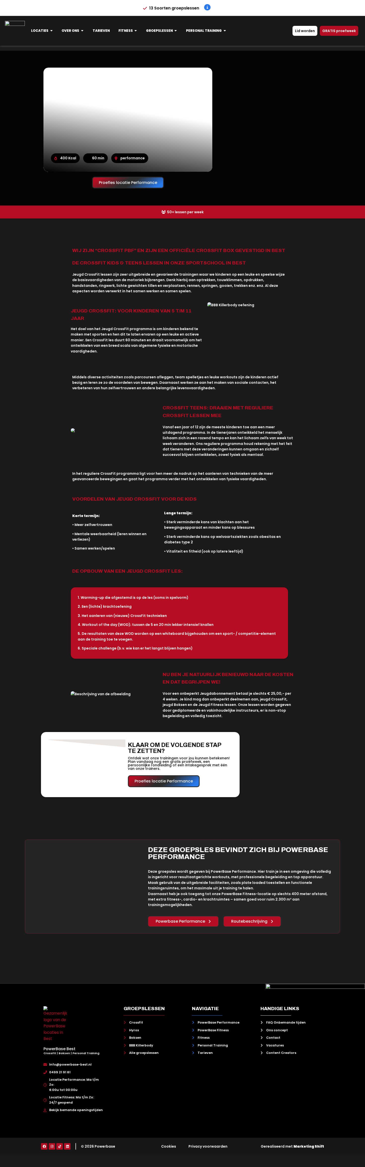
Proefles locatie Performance (128, 182)
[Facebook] (44, 1146)
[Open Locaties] (51, 30)
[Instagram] (52, 1146)
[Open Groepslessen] (175, 30)
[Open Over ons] (82, 30)
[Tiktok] (59, 1146)
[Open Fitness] (135, 30)
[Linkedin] (67, 1146)
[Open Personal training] (224, 30)
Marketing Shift (308, 1146)
